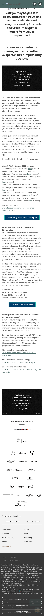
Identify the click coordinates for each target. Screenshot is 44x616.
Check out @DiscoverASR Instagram (22, 217)
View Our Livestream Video (22, 305)
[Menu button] (3, 4)
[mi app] (29, 429)
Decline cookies (22, 606)
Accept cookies (22, 599)
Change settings (22, 612)
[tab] (13, 522)
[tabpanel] (22, 538)
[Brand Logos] (13, 452)
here (30, 169)
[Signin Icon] (40, 4)
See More (5, 546)
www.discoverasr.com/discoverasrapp (18, 362)
